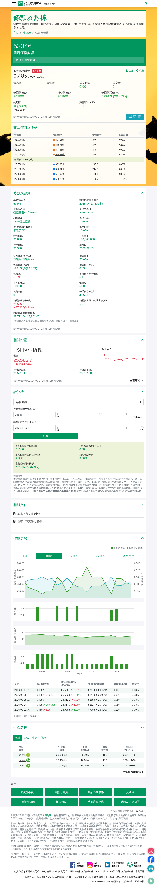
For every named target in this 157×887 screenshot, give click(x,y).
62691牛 (60, 169)
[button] (146, 3)
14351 (22, 765)
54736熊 (60, 149)
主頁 (16, 32)
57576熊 (60, 144)
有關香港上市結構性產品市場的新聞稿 (44, 877)
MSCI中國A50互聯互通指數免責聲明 (114, 871)
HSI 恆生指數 (27, 350)
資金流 (130, 792)
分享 (141, 70)
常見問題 (140, 871)
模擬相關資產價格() (24, 409)
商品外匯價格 (96, 792)
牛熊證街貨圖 (27, 801)
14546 (22, 760)
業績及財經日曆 (130, 801)
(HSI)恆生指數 (21, 221)
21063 (22, 755)
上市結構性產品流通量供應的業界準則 (125, 877)
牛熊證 (27, 32)
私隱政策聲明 (32, 871)
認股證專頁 (27, 792)
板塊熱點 (61, 801)
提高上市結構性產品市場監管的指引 (84, 877)
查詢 (131, 70)
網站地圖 (46, 871)
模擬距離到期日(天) (25, 422)
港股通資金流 (96, 801)
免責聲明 (47, 815)
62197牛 (60, 174)
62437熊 (60, 154)
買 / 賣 (136, 116)
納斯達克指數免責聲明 (81, 871)
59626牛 (60, 179)
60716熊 (60, 140)
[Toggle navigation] (14, 3)
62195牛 (60, 164)
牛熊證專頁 (61, 792)
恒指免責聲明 (60, 871)
